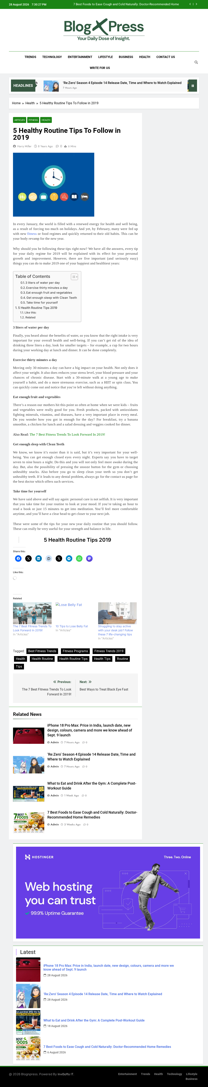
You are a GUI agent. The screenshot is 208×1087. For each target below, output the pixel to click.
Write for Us (100, 68)
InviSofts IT (65, 1074)
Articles (19, 120)
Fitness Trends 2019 (109, 651)
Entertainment (80, 57)
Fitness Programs (75, 651)
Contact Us (165, 57)
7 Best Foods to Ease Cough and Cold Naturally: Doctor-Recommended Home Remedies (126, 4)
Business (126, 57)
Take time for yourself (42, 302)
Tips (19, 666)
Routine (122, 659)
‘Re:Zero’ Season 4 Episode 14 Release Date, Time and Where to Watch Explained (94, 83)
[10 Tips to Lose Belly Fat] (75, 613)
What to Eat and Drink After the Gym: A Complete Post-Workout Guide (94, 1020)
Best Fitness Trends (42, 651)
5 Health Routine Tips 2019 (37, 308)
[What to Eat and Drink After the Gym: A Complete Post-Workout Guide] (167, 88)
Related (30, 317)
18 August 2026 (57, 1026)
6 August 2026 (56, 1052)
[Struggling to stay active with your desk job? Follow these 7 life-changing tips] (117, 613)
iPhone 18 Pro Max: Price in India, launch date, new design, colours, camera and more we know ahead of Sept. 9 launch (89, 730)
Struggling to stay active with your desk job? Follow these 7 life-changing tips (115, 630)
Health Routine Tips (73, 659)
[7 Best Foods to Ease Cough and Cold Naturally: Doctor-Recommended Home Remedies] (28, 1049)
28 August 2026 (57, 975)
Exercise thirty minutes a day (47, 288)
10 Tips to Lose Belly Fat (72, 626)
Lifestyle (105, 57)
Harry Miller (24, 146)
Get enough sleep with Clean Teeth (51, 298)
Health (144, 57)
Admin (55, 742)
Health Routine (42, 659)
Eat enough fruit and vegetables (49, 292)
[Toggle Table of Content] (72, 276)
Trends (30, 57)
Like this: (30, 312)
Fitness (33, 120)
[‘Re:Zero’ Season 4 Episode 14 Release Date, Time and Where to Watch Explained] (28, 996)
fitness (32, 234)
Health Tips (102, 659)
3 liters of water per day (42, 283)
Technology (52, 57)
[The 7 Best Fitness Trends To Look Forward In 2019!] (32, 613)
